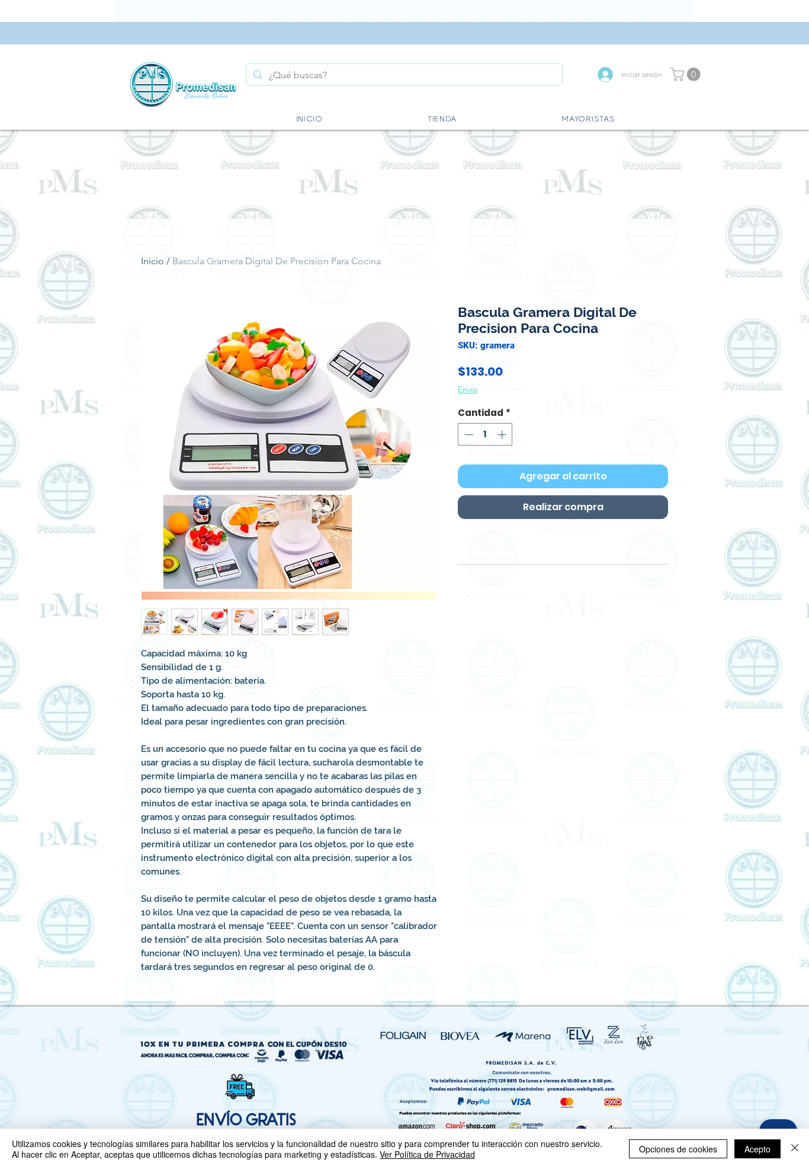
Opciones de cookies (678, 1149)
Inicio (152, 261)
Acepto (757, 1149)
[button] (687, 74)
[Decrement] (468, 435)
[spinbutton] (485, 435)
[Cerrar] (795, 1149)
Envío (467, 389)
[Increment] (503, 435)
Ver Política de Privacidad (427, 1154)
